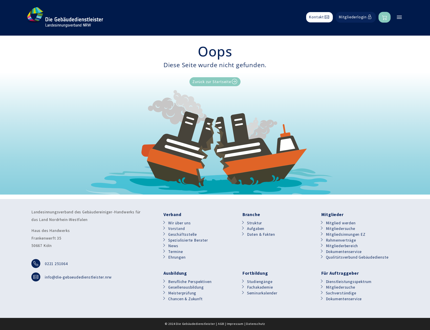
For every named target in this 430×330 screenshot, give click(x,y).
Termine (175, 251)
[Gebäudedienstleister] (65, 17)
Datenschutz (255, 324)
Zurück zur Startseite (211, 81)
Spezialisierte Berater (188, 240)
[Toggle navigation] (399, 17)
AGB (221, 324)
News (173, 245)
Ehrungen (176, 257)
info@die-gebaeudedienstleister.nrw (78, 277)
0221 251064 (56, 263)
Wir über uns (179, 223)
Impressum (235, 324)
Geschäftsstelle (182, 234)
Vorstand (176, 228)
